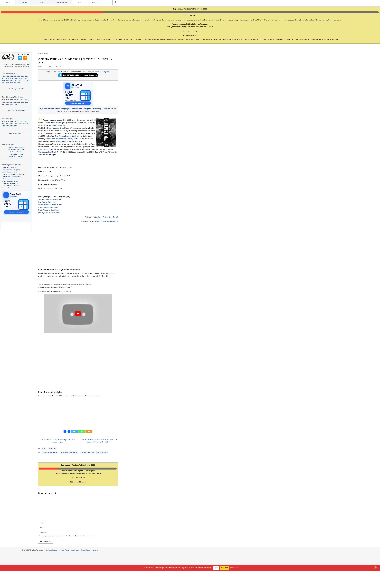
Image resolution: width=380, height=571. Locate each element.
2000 (3, 76)
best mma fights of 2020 (56, 125)
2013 (26, 78)
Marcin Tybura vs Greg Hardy (48, 210)
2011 (18, 78)
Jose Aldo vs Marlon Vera (47, 202)
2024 (15, 83)
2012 (22, 78)
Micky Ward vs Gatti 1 (11, 188)
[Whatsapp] (81, 431)
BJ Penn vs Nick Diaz (16, 152)
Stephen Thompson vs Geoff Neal (50, 199)
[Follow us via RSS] (25, 59)
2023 (11, 83)
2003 (15, 76)
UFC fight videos (102, 452)
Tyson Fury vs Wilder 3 (10, 167)
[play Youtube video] (78, 313)
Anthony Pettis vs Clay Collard (107, 217)
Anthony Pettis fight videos (69, 452)
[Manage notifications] (375, 567)
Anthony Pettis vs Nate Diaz (69, 136)
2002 (11, 76)
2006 (26, 76)
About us (95, 550)
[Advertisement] (64, 247)
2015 (7, 80)
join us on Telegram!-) (102, 72)
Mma (79, 2)
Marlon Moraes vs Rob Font (48, 207)
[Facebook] (67, 431)
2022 (7, 83)
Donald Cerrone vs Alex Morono (106, 221)
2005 (23, 76)
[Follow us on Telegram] (20, 59)
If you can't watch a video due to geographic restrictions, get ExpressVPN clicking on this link (75, 109)
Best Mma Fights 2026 (16, 133)
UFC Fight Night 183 (87, 452)
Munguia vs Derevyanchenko (12, 176)
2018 (19, 80)
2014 (3, 80)
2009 (11, 78)
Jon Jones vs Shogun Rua (11, 185)
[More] (89, 431)
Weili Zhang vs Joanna (10, 172)
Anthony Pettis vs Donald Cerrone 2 (68, 141)
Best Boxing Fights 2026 (16, 89)
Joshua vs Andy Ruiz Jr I (11, 183)
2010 (15, 78)
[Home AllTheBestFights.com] (8, 59)
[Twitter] (74, 431)
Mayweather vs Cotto (16, 154)
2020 (26, 80)
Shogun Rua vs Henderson (16, 147)
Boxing (41, 2)
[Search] (115, 2)
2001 (7, 76)
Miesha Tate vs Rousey (10, 181)
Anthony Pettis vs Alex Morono (49, 213)
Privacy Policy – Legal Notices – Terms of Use (75, 550)
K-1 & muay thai (61, 2)
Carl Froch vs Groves (10, 179)
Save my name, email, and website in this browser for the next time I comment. (67, 536)
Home (8, 2)
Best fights (24, 2)
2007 (3, 78)
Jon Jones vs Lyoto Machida (16, 149)
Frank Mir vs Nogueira (16, 156)
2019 (23, 80)
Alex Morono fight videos (49, 452)
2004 (19, 76)
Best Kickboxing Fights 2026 (16, 110)
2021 (3, 83)
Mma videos (52, 448)
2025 (19, 83)
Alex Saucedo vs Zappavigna (12, 169)
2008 (7, 78)
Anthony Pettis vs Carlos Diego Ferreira (58, 139)
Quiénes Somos (51, 550)
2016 (11, 80)
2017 (15, 80)
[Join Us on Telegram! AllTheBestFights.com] (78, 76)
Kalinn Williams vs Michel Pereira (50, 205)
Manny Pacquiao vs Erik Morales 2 (14, 174)
